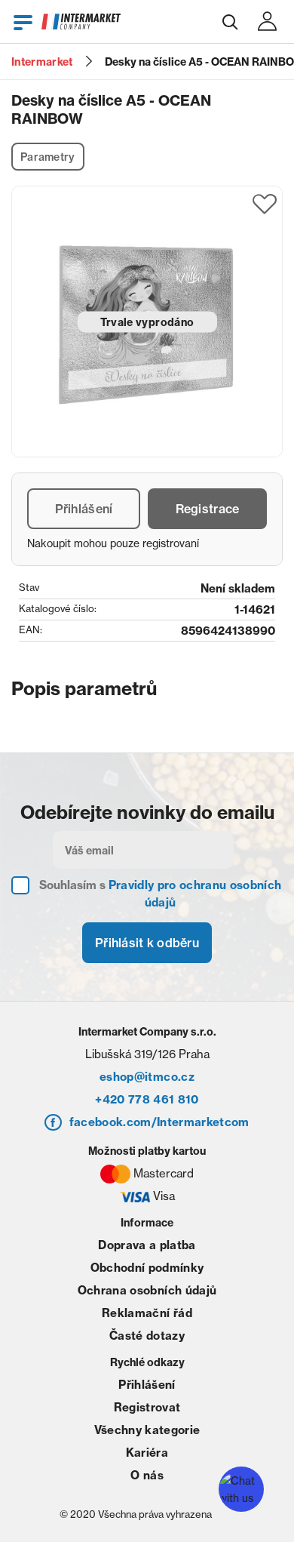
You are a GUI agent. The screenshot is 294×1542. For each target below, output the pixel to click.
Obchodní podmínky (147, 1267)
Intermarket (42, 62)
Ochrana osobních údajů (147, 1290)
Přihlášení (84, 508)
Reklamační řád (147, 1313)
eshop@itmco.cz (147, 1077)
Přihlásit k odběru (147, 942)
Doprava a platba (146, 1245)
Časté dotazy (147, 1335)
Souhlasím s (160, 894)
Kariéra (147, 1452)
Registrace (208, 508)
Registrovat (147, 1407)
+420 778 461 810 (146, 1099)
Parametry (47, 157)
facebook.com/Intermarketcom (159, 1122)
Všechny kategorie (147, 1430)
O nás (147, 1475)
